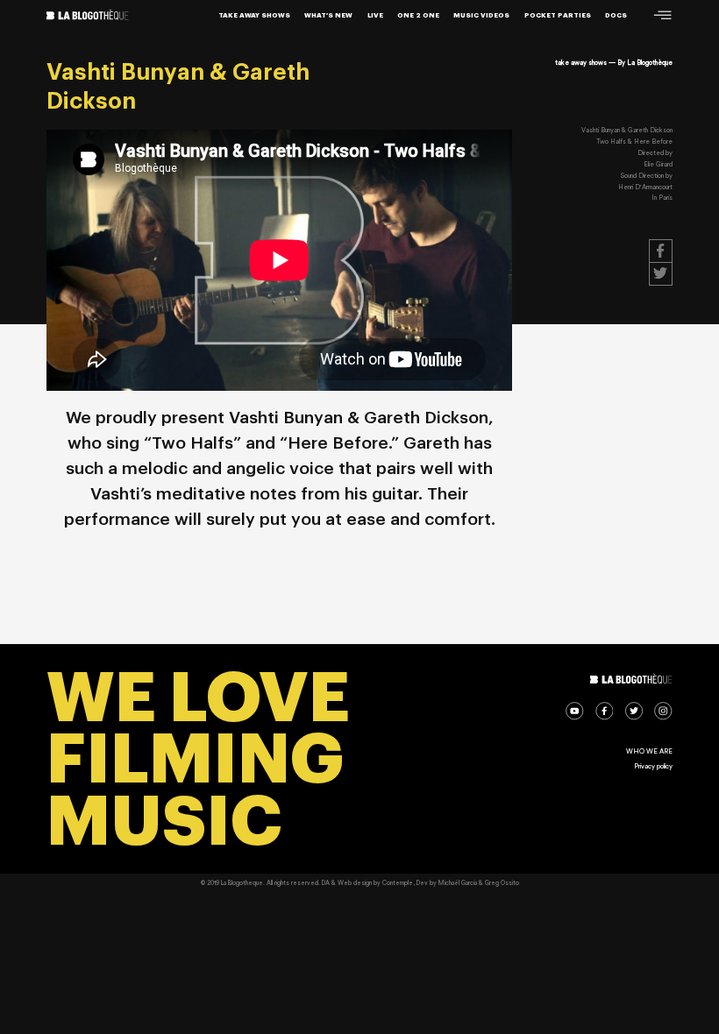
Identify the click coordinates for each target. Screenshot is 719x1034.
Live (375, 15)
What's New (328, 15)
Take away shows (254, 15)
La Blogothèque (650, 63)
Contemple (397, 883)
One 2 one (418, 15)
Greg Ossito (502, 883)
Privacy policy (653, 766)
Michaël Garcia (457, 883)
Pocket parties (557, 15)
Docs (616, 15)
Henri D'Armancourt (645, 187)
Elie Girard (658, 164)
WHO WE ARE (649, 751)
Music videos (481, 15)
